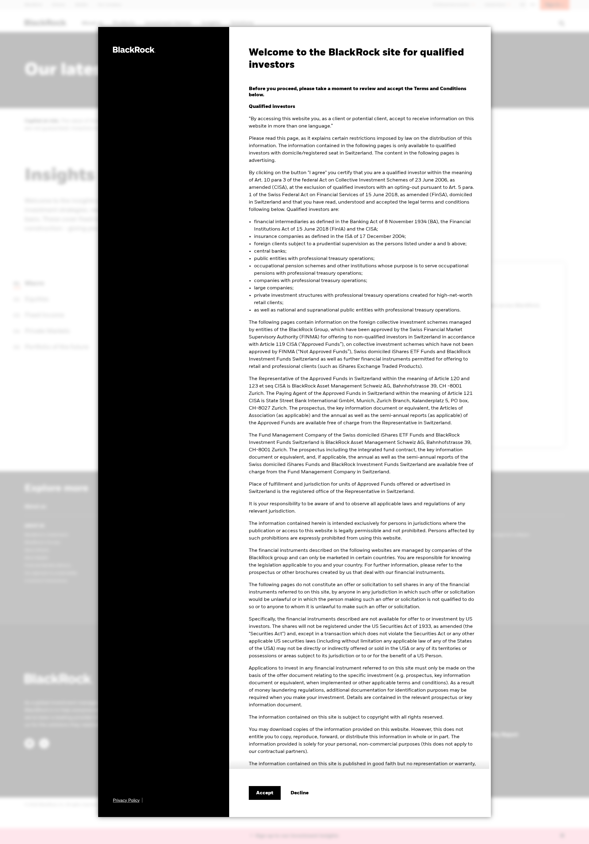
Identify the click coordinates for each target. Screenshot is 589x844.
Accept (264, 793)
